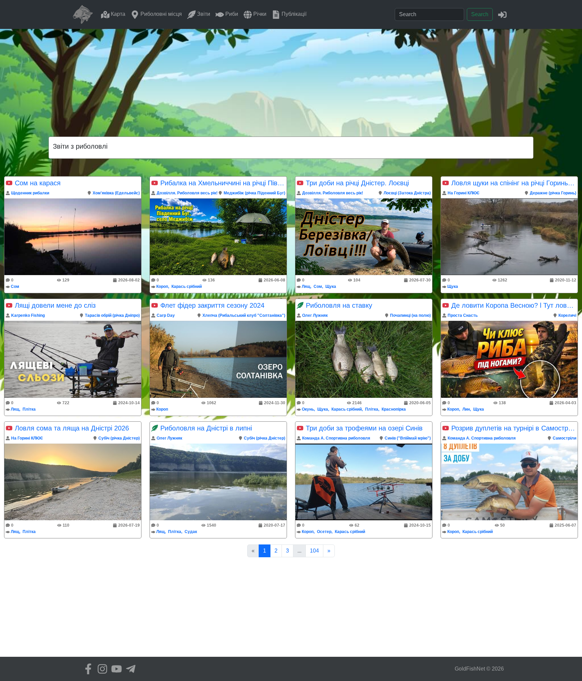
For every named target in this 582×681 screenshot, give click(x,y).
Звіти (203, 14)
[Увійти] (502, 14)
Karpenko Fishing (28, 315)
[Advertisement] (291, 79)
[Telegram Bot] (129, 669)
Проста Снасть (463, 315)
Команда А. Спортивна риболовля (336, 438)
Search (479, 14)
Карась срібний (186, 286)
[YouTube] (115, 669)
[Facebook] (86, 669)
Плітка (29, 409)
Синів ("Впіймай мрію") (408, 438)
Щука (330, 286)
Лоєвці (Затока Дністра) (407, 193)
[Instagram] (101, 669)
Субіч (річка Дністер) (119, 438)
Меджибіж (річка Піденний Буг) (254, 193)
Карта (117, 14)
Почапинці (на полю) (410, 315)
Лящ (306, 286)
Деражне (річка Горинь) (553, 193)
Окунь (308, 409)
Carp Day (166, 315)
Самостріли (564, 438)
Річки (259, 14)
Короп (162, 286)
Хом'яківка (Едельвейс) (116, 193)
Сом (15, 286)
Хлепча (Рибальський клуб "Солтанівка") (243, 315)
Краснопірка (394, 409)
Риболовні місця (160, 14)
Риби (231, 14)
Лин (466, 409)
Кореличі (567, 315)
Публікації (293, 14)
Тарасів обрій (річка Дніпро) (112, 315)
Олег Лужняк (315, 315)
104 (314, 551)
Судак (191, 531)
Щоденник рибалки (30, 193)
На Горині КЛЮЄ (464, 193)
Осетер (324, 531)
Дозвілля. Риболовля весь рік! (187, 193)
